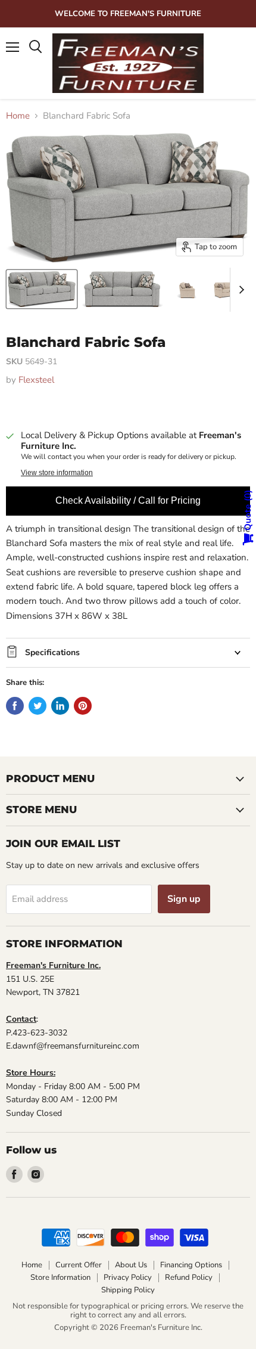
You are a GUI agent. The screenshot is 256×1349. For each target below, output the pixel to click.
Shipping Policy (128, 1290)
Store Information (60, 1277)
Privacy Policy (128, 1277)
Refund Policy (189, 1277)
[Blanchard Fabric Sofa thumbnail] (42, 289)
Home (18, 116)
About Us (131, 1265)
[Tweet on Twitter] (37, 706)
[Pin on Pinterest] (83, 706)
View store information (57, 473)
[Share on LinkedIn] (60, 706)
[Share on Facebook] (15, 706)
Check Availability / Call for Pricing (128, 500)
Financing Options (191, 1265)
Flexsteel (36, 380)
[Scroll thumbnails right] (239, 290)
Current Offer (78, 1265)
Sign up (184, 898)
